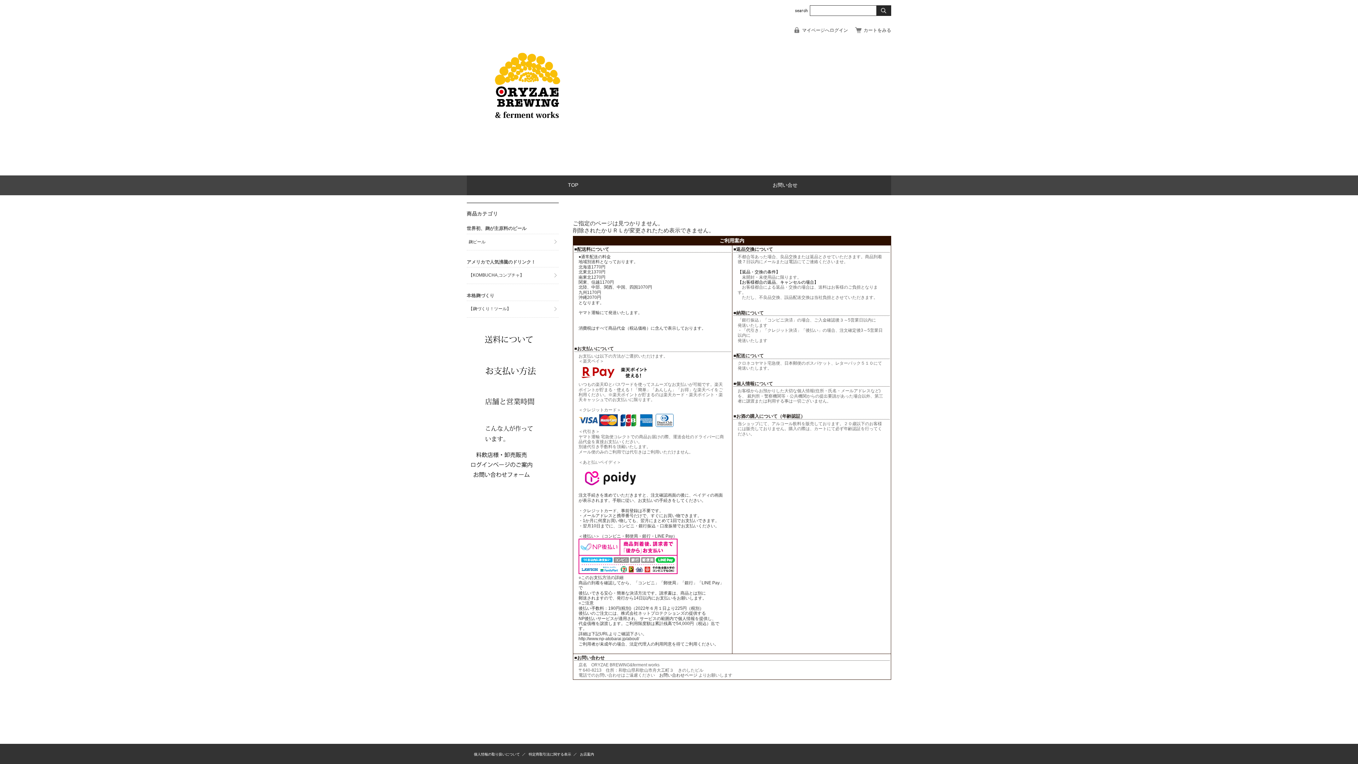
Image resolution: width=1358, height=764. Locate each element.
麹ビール (477, 241)
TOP (573, 185)
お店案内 (587, 754)
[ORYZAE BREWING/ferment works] (527, 170)
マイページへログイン (825, 30)
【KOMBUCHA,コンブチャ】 (496, 275)
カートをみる (877, 30)
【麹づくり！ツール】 (490, 308)
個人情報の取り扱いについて (497, 754)
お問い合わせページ (678, 675)
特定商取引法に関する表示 (550, 754)
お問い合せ (785, 185)
